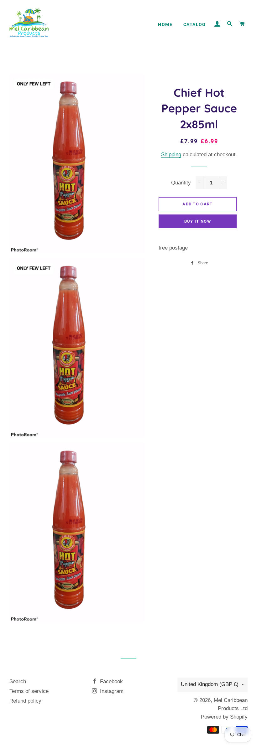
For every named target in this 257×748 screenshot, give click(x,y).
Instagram (110, 691)
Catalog (194, 24)
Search (17, 681)
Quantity (181, 183)
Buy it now (197, 221)
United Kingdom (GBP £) (210, 684)
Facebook (110, 681)
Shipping (171, 154)
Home (165, 24)
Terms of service (29, 691)
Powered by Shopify (224, 717)
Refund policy (25, 701)
